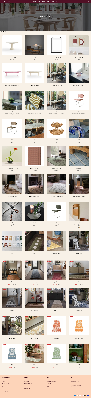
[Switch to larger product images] (1, 32)
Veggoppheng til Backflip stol (79, 224)
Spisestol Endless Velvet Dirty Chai (12, 140)
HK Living (12, 56)
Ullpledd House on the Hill (79, 140)
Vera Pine (34, 253)
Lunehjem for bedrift (28, 383)
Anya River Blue (12, 366)
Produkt (43, 1)
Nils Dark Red (56, 282)
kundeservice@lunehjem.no (76, 385)
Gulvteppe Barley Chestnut (34, 196)
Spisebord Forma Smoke (57, 85)
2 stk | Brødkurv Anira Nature (56, 140)
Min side (3, 379)
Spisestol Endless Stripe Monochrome (56, 113)
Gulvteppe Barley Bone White (57, 196)
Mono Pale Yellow (56, 253)
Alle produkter (7, 4)
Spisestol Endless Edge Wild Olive (56, 224)
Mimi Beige (56, 310)
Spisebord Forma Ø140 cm (12, 57)
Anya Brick (57, 338)
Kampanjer (26, 386)
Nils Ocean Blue (34, 282)
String (48, 1)
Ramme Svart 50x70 (57, 57)
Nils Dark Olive (79, 282)
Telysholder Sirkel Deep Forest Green (12, 113)
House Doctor (34, 222)
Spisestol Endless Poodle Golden (34, 140)
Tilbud (57, 1)
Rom (39, 1)
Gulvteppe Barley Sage (12, 196)
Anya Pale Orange (79, 338)
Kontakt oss (49, 383)
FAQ (48, 379)
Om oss (3, 381)
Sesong (3, 386)
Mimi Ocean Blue (79, 310)
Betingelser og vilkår (50, 386)
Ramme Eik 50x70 (79, 57)
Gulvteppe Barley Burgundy (79, 196)
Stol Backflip (12, 253)
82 (49, 371)
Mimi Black (12, 310)
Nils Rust (12, 282)
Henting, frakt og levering (28, 379)
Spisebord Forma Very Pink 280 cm (12, 85)
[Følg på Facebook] (2, 391)
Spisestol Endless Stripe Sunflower (34, 113)
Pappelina (12, 281)
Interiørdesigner (27, 388)
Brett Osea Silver (34, 224)
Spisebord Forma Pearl (34, 85)
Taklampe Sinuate (34, 57)
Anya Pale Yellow (34, 338)
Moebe (34, 56)
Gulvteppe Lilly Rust (34, 168)
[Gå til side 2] (52, 371)
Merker (52, 1)
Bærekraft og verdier (6, 383)
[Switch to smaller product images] (3, 32)
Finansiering (26, 381)
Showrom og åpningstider (51, 381)
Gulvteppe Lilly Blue (79, 168)
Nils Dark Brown (79, 253)
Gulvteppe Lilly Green (56, 168)
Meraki (12, 222)
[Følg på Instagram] (5, 391)
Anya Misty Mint (34, 366)
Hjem (3, 4)
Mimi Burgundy (34, 310)
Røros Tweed (79, 139)
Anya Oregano (57, 366)
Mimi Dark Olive (12, 338)
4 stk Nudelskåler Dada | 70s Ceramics (79, 366)
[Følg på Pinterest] (7, 391)
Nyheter (34, 1)
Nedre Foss (12, 111)
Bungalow (57, 139)
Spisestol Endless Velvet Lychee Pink (79, 113)
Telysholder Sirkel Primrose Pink (79, 85)
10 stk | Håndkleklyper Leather (12, 224)
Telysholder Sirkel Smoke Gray (12, 168)
